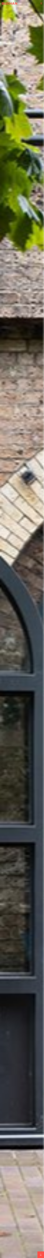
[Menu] (41, 3)
